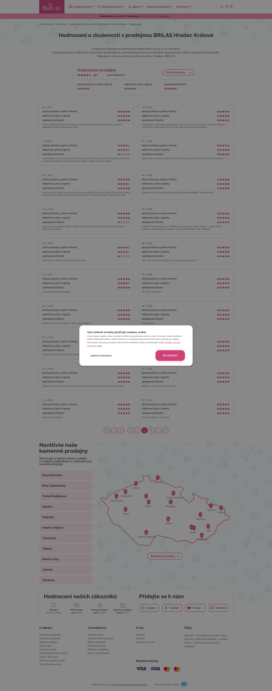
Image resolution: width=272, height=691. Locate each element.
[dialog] (136, 345)
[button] (99, 355)
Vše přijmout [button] (170, 355)
